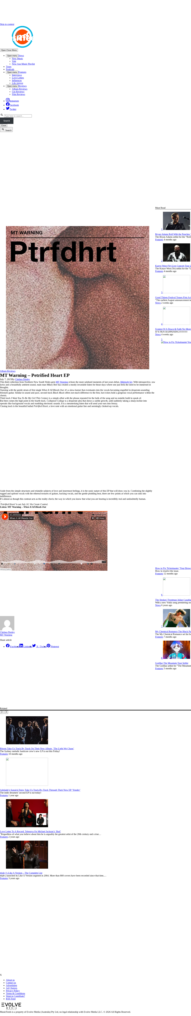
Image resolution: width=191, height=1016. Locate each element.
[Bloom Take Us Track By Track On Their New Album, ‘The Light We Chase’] (27, 743)
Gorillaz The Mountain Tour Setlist (171, 663)
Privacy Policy (13, 990)
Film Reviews (18, 94)
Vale (14, 61)
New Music (17, 58)
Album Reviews (19, 89)
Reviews (22, 86)
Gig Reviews (18, 91)
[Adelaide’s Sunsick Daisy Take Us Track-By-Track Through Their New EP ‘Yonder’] (27, 785)
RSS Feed (11, 999)
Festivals (10, 69)
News (21, 55)
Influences (17, 80)
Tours (8, 66)
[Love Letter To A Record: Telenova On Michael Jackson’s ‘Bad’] (27, 826)
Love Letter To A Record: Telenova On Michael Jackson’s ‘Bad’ (30, 831)
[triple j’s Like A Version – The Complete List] (27, 868)
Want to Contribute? (15, 996)
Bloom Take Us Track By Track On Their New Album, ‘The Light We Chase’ (37, 748)
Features (22, 72)
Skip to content (7, 24)
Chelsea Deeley (22, 379)
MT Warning (62, 382)
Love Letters (18, 78)
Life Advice (17, 83)
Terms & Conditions (15, 993)
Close (3, 125)
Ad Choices (11, 988)
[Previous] (2, 712)
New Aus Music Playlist (23, 64)
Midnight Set (126, 382)
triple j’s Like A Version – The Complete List (21, 873)
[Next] (6, 712)
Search (6, 120)
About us (10, 980)
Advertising (11, 985)
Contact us (11, 982)
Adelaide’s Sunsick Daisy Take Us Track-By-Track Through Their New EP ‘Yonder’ (40, 790)
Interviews (17, 75)
